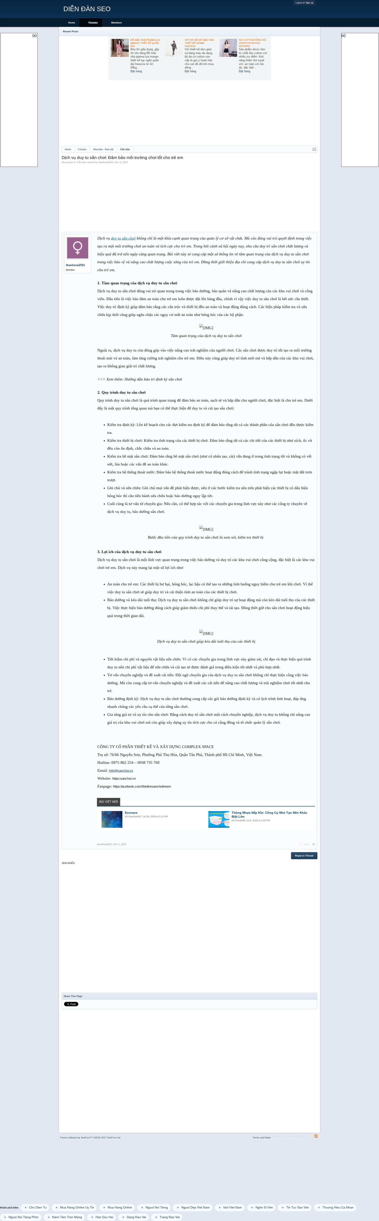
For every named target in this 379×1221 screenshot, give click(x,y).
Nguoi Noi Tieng (154, 1207)
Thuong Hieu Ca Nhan (336, 1207)
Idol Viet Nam (230, 1207)
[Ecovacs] (112, 819)
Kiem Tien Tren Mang (65, 1217)
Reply (306, 844)
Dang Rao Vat (134, 1217)
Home (71, 22)
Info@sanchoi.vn (121, 770)
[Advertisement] (189, 113)
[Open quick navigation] (314, 149)
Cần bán (81, 162)
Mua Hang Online (117, 1207)
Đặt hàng (136, 71)
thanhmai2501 (105, 162)
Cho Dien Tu (35, 1207)
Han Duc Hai (102, 1217)
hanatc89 (240, 820)
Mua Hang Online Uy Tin (75, 1207)
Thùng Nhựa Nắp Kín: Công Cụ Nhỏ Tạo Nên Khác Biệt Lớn (269, 814)
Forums (93, 22)
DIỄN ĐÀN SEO (87, 9)
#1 (313, 844)
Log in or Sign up (304, 2)
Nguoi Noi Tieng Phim (21, 1217)
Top (309, 1136)
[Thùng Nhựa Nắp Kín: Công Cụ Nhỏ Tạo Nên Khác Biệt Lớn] (218, 819)
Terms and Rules (262, 1137)
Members (116, 22)
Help (291, 1136)
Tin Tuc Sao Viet (295, 1207)
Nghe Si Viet (262, 1207)
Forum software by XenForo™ (90, 1137)
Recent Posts (70, 31)
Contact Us (280, 1136)
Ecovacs (131, 812)
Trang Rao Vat (167, 1217)
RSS (316, 1136)
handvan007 (135, 816)
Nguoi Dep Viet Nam (193, 1207)
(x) (34, 35)
